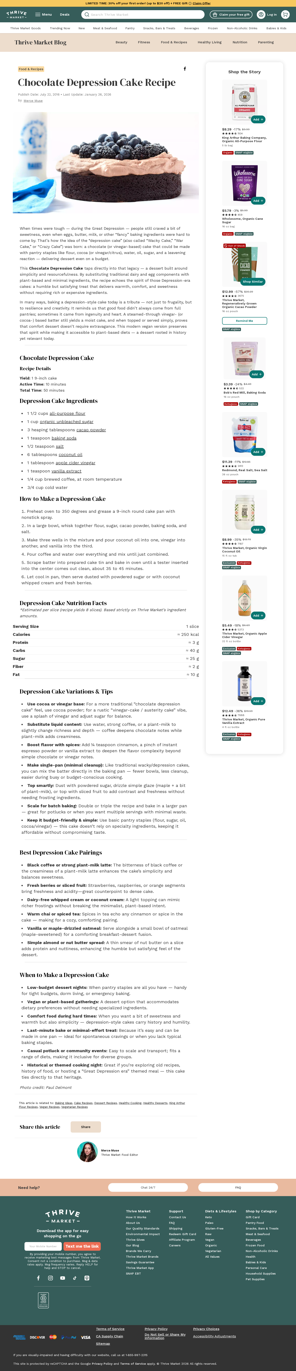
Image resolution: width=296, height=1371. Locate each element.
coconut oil (70, 454)
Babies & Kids (276, 28)
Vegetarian (213, 1251)
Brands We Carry (138, 1251)
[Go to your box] (285, 14)
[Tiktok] (75, 1278)
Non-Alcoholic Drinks (242, 28)
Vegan (209, 1239)
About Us (133, 1222)
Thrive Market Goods (25, 28)
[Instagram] (50, 1278)
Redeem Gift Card (182, 1234)
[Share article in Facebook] (188, 69)
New (81, 28)
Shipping (175, 1228)
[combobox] (143, 14)
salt (60, 446)
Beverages (191, 28)
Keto (208, 1217)
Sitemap (103, 1343)
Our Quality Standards (142, 1228)
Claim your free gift (234, 14)
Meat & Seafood (105, 28)
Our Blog (132, 1245)
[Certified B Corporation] (43, 1300)
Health (250, 1256)
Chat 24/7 (148, 1187)
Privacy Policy (156, 1329)
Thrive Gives (135, 1239)
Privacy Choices (206, 1329)
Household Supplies (261, 1273)
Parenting (266, 42)
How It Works (136, 1217)
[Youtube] (63, 1278)
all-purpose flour (67, 413)
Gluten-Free (214, 1228)
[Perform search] (86, 14)
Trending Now (60, 28)
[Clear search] (203, 14)
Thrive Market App (140, 1268)
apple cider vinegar (75, 462)
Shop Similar (253, 281)
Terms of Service (110, 1329)
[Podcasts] (87, 1278)
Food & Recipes (174, 42)
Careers (175, 1245)
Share (86, 1127)
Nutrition (240, 42)
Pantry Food (255, 1222)
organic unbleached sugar (66, 421)
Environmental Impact (143, 1234)
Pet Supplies (255, 1279)
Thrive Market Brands (142, 1256)
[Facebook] (38, 1278)
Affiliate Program (182, 1239)
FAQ (238, 1187)
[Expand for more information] (190, 3)
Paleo (209, 1222)
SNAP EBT (133, 1273)
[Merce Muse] (87, 1151)
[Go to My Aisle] (16, 14)
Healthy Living (210, 42)
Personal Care (256, 1268)
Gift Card (253, 1217)
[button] (285, 14)
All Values (212, 1256)
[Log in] (261, 14)
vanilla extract (66, 471)
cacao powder (91, 429)
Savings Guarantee (140, 1262)
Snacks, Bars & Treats (159, 28)
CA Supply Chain (109, 1336)
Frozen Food (255, 1245)
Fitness (144, 42)
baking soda (64, 438)
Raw (208, 1234)
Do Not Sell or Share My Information (165, 1336)
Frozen (213, 28)
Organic (211, 1245)
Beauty (121, 42)
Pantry (130, 28)
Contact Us (177, 1217)
